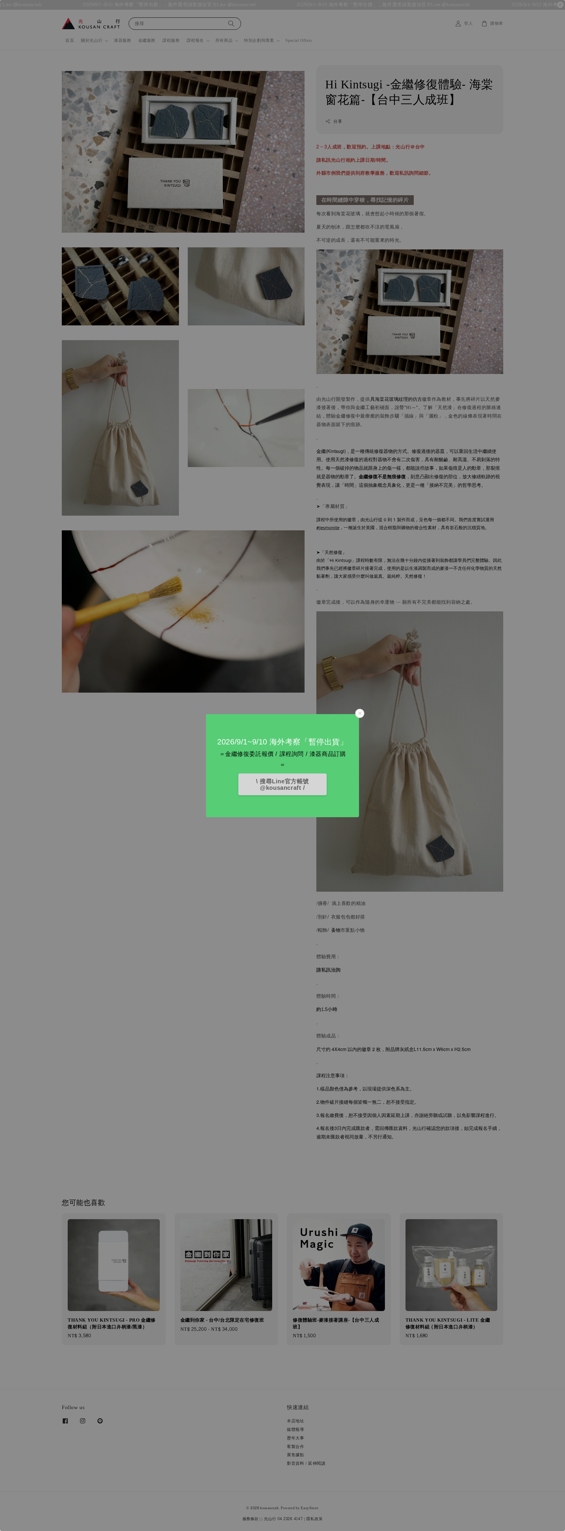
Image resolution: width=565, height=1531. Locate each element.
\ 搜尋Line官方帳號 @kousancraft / (282, 784)
